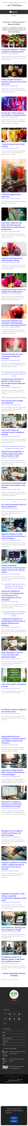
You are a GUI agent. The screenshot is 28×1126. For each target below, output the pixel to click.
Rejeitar (14, 1121)
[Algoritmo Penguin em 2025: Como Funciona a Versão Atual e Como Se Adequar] (14, 531)
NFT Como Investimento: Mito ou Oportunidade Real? (13, 505)
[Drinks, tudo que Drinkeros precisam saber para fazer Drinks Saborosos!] (14, 76)
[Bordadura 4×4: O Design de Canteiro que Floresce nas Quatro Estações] (14, 828)
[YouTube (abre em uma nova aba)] (20, 5)
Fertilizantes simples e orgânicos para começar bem (13, 710)
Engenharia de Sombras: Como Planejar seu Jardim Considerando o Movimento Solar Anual (14, 897)
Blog (4, 1035)
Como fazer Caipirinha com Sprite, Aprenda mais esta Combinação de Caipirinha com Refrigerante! (13, 226)
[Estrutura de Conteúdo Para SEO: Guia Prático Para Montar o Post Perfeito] (14, 480)
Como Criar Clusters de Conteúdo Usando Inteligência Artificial (12, 432)
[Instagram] (14, 1014)
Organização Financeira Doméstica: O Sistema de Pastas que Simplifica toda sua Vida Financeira (13, 739)
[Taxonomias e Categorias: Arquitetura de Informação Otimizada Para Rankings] (14, 798)
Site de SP (7, 1079)
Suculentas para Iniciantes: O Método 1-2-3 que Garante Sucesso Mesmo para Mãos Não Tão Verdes (13, 382)
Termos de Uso (19, 1076)
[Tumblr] (14, 1019)
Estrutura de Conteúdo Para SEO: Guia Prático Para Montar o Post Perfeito (13, 485)
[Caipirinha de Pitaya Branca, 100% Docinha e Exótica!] (14, 255)
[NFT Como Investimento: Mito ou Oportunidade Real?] (14, 501)
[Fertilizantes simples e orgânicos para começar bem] (14, 706)
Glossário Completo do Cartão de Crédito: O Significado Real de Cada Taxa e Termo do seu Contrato (13, 865)
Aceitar (14, 1118)
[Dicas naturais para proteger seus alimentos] (14, 397)
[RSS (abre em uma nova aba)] (21, 5)
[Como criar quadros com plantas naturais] (14, 681)
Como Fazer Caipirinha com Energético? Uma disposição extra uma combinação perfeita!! (13, 323)
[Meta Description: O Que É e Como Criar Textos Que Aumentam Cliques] (14, 649)
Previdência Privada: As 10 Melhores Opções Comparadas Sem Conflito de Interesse (12, 959)
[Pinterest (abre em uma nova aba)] (11, 5)
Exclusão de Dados (14, 1077)
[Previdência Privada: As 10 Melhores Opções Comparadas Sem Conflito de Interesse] (14, 954)
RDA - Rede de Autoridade (17, 1081)
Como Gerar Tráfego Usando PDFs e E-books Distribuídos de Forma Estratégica (12, 772)
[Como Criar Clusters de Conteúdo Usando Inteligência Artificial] (14, 427)
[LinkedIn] (19, 1014)
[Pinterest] (5, 1019)
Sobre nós (5, 1041)
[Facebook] (10, 1014)
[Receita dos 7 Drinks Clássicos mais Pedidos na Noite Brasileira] (14, 110)
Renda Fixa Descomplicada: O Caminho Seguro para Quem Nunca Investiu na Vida (12, 453)
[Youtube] (19, 1019)
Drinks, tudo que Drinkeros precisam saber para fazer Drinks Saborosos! (14, 82)
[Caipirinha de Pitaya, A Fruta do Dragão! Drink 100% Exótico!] (14, 286)
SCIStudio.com (14, 1079)
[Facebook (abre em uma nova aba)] (9, 5)
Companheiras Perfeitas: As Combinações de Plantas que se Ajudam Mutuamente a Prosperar (13, 622)
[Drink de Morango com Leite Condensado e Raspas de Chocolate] (14, 351)
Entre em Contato (7, 1038)
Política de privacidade (9, 1076)
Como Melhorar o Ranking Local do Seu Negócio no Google (13, 929)
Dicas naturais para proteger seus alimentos (12, 402)
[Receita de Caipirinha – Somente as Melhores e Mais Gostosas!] (14, 46)
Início (4, 1032)
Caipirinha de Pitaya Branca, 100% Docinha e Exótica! (12, 259)
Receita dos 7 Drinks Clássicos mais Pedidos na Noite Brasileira (13, 114)
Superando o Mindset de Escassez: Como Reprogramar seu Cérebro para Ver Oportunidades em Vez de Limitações (12, 595)
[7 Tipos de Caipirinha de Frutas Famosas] (14, 141)
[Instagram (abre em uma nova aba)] (12, 5)
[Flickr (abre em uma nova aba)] (18, 5)
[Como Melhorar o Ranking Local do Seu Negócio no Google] (14, 924)
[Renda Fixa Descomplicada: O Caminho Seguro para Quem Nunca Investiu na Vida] (14, 448)
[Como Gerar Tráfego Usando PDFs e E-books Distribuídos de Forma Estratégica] (14, 767)
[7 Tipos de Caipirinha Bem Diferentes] (14, 191)
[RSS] (5, 1023)
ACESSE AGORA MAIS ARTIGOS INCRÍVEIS (14, 974)
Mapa (4, 1044)
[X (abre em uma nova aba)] (7, 5)
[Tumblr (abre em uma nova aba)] (16, 5)
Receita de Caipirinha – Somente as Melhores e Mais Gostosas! (13, 50)
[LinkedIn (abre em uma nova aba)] (14, 5)
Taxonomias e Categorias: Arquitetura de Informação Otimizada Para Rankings (11, 804)
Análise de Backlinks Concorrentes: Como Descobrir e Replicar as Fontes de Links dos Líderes (13, 569)
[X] (5, 1014)
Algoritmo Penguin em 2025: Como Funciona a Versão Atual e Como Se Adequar (13, 536)
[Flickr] (10, 1019)
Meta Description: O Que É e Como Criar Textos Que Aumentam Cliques (12, 655)
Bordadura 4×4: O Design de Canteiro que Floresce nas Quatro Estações (11, 833)
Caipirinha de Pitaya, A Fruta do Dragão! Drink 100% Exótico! (13, 291)
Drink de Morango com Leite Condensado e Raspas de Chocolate (12, 356)
